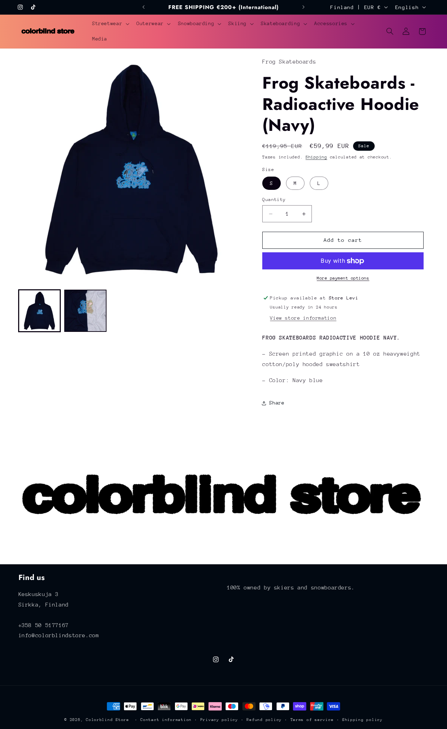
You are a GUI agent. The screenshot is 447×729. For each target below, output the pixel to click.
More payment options (343, 278)
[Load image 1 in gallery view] (40, 311)
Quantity (274, 199)
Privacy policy (219, 719)
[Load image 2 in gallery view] (85, 311)
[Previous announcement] (143, 7)
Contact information (166, 719)
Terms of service (312, 719)
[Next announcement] (303, 7)
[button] (110, 23)
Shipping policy (362, 719)
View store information (303, 318)
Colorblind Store (107, 719)
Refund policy (264, 719)
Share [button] (276, 403)
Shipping (316, 157)
